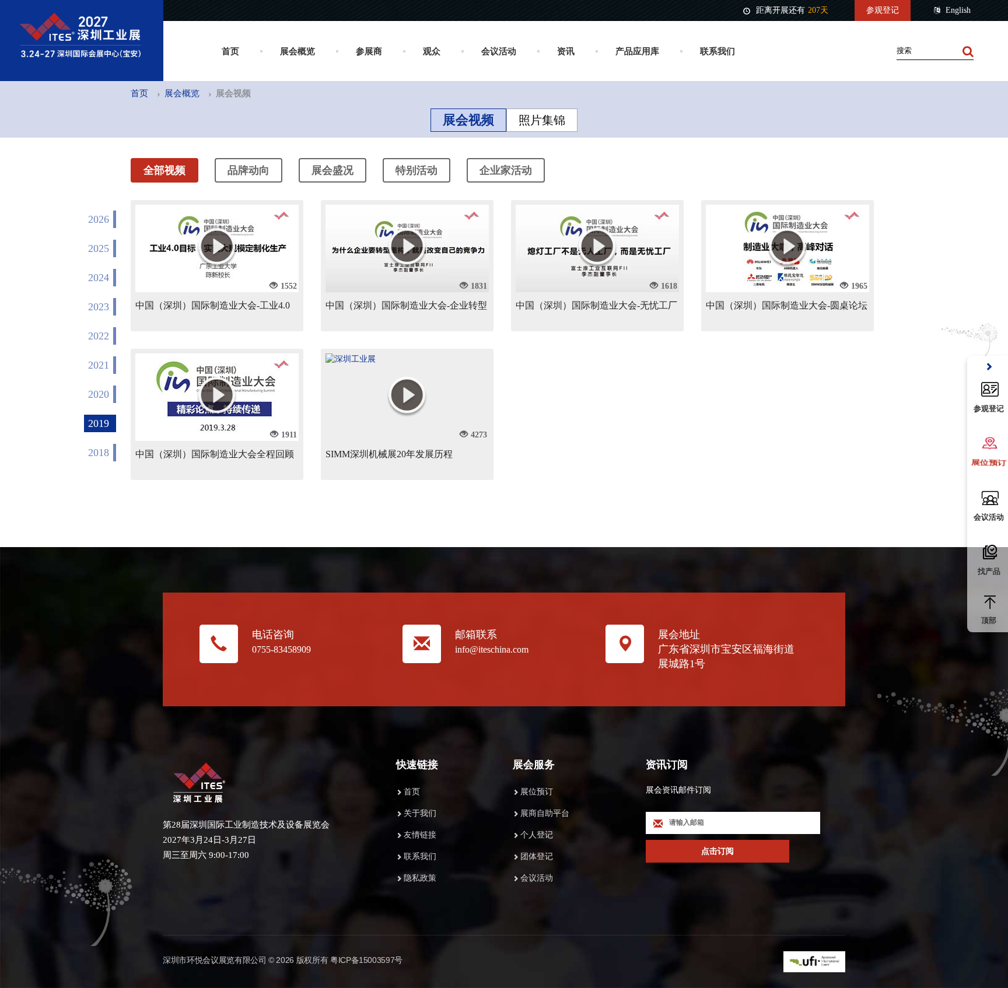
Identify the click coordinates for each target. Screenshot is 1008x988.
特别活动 (417, 170)
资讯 (566, 51)
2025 (98, 248)
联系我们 (717, 51)
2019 (98, 423)
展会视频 (468, 120)
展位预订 (536, 791)
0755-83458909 (281, 649)
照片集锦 (542, 120)
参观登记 (882, 10)
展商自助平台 (544, 813)
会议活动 (498, 51)
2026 (98, 219)
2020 (98, 394)
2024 (98, 277)
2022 (98, 336)
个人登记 (536, 835)
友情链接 (420, 835)
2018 (98, 452)
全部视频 (165, 170)
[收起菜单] (989, 367)
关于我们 (420, 813)
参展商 (369, 51)
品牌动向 (249, 170)
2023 (98, 307)
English (958, 10)
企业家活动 (506, 170)
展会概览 (297, 51)
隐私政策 (420, 878)
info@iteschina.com (491, 649)
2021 (98, 365)
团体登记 (536, 856)
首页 (230, 51)
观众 (431, 51)
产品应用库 (637, 51)
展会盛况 (333, 170)
